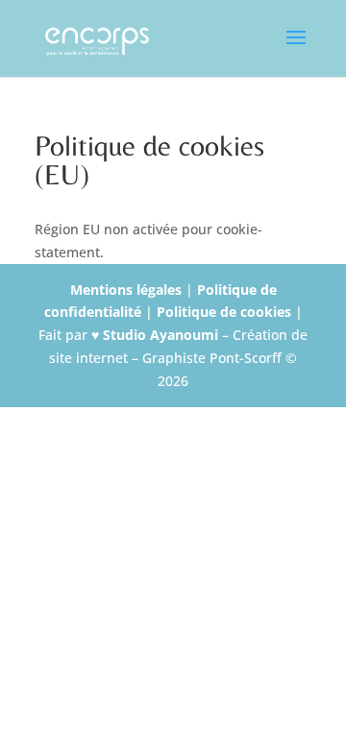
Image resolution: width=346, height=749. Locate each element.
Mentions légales (127, 289)
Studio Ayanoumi (162, 335)
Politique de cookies (226, 311)
